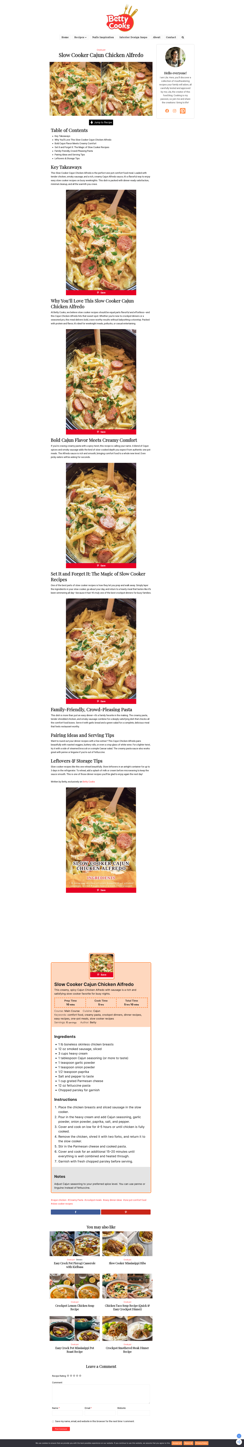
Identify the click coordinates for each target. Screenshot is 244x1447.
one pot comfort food (135, 1200)
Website (121, 1408)
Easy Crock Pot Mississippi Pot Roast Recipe (74, 1349)
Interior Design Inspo (133, 37)
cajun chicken (59, 1200)
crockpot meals (94, 1200)
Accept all (177, 1443)
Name (56, 1408)
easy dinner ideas (113, 1200)
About (157, 37)
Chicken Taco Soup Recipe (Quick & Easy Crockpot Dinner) (127, 1307)
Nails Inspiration (103, 37)
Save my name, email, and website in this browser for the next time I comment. (94, 1421)
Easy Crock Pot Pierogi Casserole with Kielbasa (74, 1265)
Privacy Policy (201, 1443)
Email (88, 1408)
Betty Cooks (89, 781)
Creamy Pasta (76, 1200)
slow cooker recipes (62, 1203)
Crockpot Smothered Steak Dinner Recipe (127, 1349)
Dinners (79, 1260)
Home (65, 37)
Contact (171, 37)
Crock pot (101, 50)
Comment (57, 1382)
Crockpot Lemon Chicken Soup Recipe (74, 1307)
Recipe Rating (59, 1376)
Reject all (188, 1443)
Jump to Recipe (102, 122)
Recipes (79, 37)
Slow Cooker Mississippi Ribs (127, 1263)
